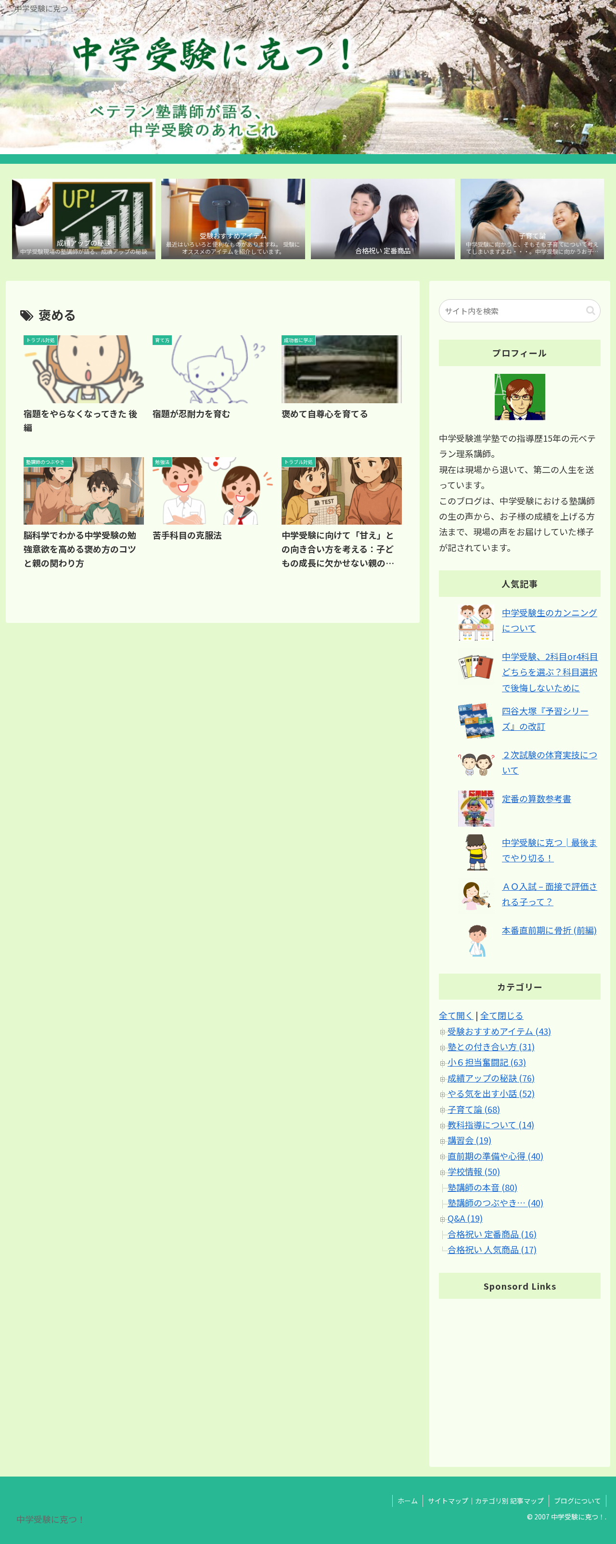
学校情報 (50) (474, 1171)
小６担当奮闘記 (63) (487, 1062)
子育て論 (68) (474, 1109)
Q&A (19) (465, 1218)
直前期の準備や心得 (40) (495, 1155)
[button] (590, 310)
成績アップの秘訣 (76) (491, 1077)
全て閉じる (502, 1015)
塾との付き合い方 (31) (491, 1047)
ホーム (408, 1500)
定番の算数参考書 (536, 798)
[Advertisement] (520, 1374)
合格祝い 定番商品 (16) (492, 1233)
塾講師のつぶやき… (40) (495, 1203)
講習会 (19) (469, 1140)
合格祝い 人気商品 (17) (492, 1249)
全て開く (456, 1015)
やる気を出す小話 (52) (491, 1093)
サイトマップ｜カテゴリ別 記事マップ (486, 1500)
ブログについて (577, 1500)
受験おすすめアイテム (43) (499, 1031)
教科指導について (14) (491, 1125)
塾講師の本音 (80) (482, 1187)
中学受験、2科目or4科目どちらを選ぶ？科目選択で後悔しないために (550, 672)
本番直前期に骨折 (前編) (549, 930)
